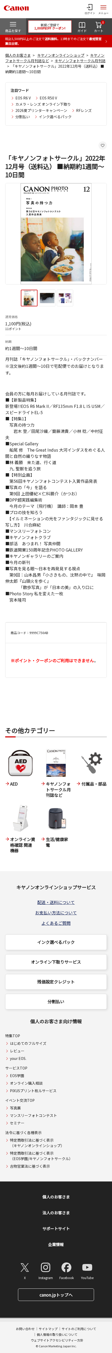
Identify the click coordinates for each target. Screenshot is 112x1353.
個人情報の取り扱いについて (57, 1334)
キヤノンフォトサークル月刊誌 (80, 60)
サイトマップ (48, 1328)
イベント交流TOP (20, 1100)
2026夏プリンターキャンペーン (41, 110)
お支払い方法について (56, 912)
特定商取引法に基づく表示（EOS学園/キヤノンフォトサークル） (41, 1155)
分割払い (22, 116)
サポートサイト (56, 1228)
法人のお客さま (56, 1212)
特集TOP (12, 1035)
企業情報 (56, 1244)
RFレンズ (84, 110)
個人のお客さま (18, 55)
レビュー (17, 1050)
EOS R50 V (48, 97)
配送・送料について (56, 902)
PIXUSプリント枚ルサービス (33, 1090)
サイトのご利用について (79, 1328)
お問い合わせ (25, 1328)
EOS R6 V (23, 97)
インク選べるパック (55, 116)
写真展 (15, 1107)
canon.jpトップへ (56, 1295)
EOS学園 (17, 1075)
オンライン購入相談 (26, 1083)
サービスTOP (16, 1068)
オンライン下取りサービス (56, 962)
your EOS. (18, 1058)
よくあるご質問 (56, 923)
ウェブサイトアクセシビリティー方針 (57, 1340)
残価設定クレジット (56, 981)
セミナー (17, 1123)
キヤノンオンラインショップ (60, 55)
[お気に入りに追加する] (102, 145)
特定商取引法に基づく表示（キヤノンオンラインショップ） (37, 1142)
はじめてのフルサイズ (28, 1043)
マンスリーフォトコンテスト (33, 1115)
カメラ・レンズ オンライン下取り (43, 104)
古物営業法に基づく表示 (30, 1166)
